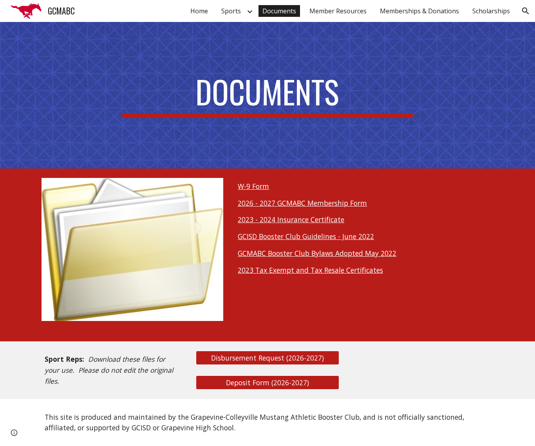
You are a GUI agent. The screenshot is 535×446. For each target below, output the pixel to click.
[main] (267, 95)
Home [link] (199, 11)
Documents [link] (279, 11)
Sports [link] (231, 11)
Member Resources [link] (338, 11)
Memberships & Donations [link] (419, 11)
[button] (525, 11)
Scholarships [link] (491, 11)
